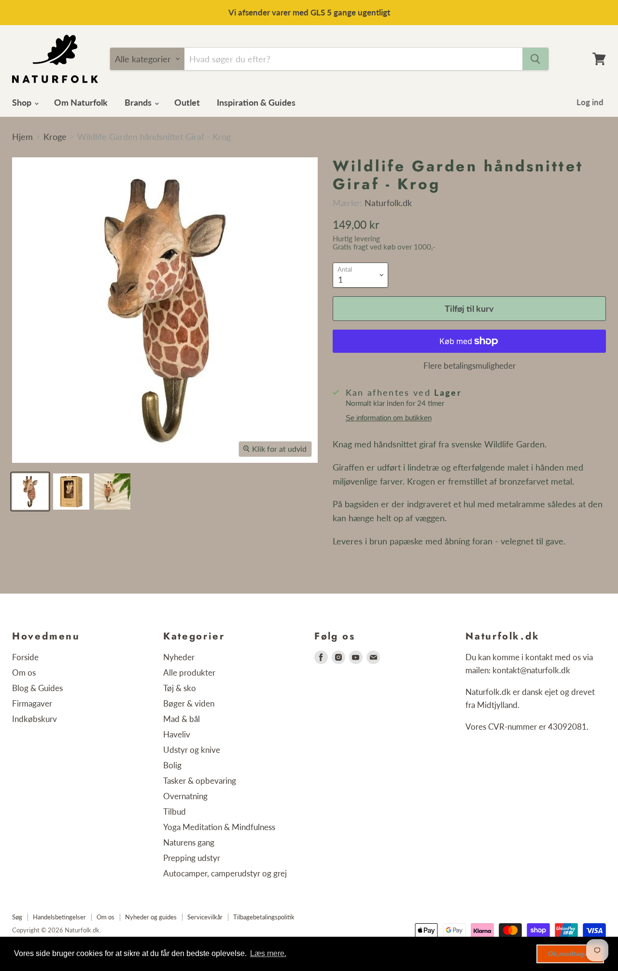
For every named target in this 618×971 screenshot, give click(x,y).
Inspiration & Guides (256, 102)
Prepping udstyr (191, 858)
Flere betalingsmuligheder (469, 365)
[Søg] (535, 59)
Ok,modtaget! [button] (570, 953)
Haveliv (176, 734)
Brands (139, 102)
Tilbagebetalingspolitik (264, 917)
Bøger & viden (188, 703)
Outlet (187, 102)
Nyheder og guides (151, 917)
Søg (17, 917)
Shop (22, 102)
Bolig (172, 765)
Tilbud (174, 811)
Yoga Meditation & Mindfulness (219, 827)
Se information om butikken (389, 418)
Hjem (22, 137)
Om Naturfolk (81, 102)
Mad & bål (181, 719)
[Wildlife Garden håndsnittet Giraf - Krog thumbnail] (30, 491)
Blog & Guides (37, 688)
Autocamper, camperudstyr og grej (225, 873)
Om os (24, 672)
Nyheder (179, 657)
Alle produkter (189, 672)
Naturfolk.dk (388, 202)
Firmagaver (32, 703)
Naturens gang (188, 842)
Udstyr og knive (191, 750)
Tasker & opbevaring (199, 781)
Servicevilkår (205, 917)
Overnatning (185, 796)
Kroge (55, 137)
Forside (25, 657)
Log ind (590, 102)
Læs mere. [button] (268, 953)
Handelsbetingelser (59, 917)
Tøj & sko (179, 688)
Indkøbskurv (34, 719)
